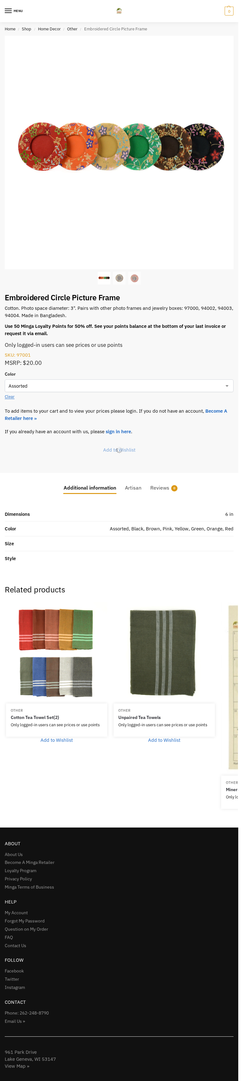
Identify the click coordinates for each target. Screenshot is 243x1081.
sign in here (118, 431)
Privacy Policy (18, 879)
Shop (26, 29)
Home (10, 29)
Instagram (15, 987)
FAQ (9, 937)
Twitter (12, 979)
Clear (10, 396)
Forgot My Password (25, 921)
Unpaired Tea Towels (139, 717)
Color (10, 374)
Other (72, 29)
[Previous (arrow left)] (11, 540)
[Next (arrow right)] (227, 540)
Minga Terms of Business (29, 887)
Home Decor (49, 29)
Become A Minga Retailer (29, 862)
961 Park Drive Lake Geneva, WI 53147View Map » (30, 1059)
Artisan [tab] (133, 487)
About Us (14, 854)
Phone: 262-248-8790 (27, 1013)
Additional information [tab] (90, 487)
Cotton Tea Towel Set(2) (35, 717)
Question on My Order (26, 929)
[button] (228, 11)
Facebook (14, 971)
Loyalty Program (20, 870)
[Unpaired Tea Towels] (164, 652)
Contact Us (15, 945)
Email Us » (15, 1021)
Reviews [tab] (162, 487)
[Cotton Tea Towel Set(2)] (56, 652)
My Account (16, 912)
